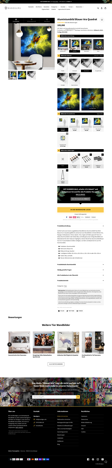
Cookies (83, 432)
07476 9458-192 (40, 422)
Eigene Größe (100, 113)
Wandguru (101, 464)
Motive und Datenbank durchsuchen (57, 401)
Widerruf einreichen (62, 416)
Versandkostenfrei (70, 28)
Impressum (84, 416)
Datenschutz (84, 419)
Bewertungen (61, 435)
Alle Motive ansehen (56, 364)
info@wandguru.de (41, 419)
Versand (83, 426)
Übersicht (96, 55)
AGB (82, 429)
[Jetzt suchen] (78, 397)
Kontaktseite (39, 426)
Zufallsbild (60, 438)
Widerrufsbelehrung (86, 422)
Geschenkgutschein (62, 432)
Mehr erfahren (19, 427)
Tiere (65, 286)
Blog (58, 444)
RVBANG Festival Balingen (31, 451)
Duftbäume (60, 441)
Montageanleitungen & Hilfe (65, 422)
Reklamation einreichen (63, 419)
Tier (53, 325)
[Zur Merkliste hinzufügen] (102, 20)
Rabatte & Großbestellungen (65, 426)
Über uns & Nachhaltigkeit (64, 429)
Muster (101, 55)
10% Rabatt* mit (64, 1)
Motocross (22, 451)
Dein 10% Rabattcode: (80, 199)
